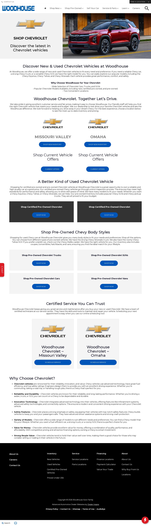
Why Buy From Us (130, 469)
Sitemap (76, 509)
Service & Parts (110, 8)
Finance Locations (105, 459)
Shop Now (41, 215)
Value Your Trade (105, 469)
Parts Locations (79, 464)
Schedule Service (53, 362)
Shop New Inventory (52, 144)
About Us (13, 454)
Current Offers (52, 169)
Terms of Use (88, 509)
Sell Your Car (93, 8)
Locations (126, 474)
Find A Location (138, 2)
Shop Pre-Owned (73, 8)
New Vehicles (53, 459)
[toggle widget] (145, 520)
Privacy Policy (52, 509)
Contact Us (9, 2)
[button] (147, 8)
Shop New (55, 8)
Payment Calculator (106, 464)
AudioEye (101, 509)
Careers (136, 8)
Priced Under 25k (55, 478)
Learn (124, 8)
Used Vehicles (53, 464)
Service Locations (80, 459)
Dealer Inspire (93, 504)
